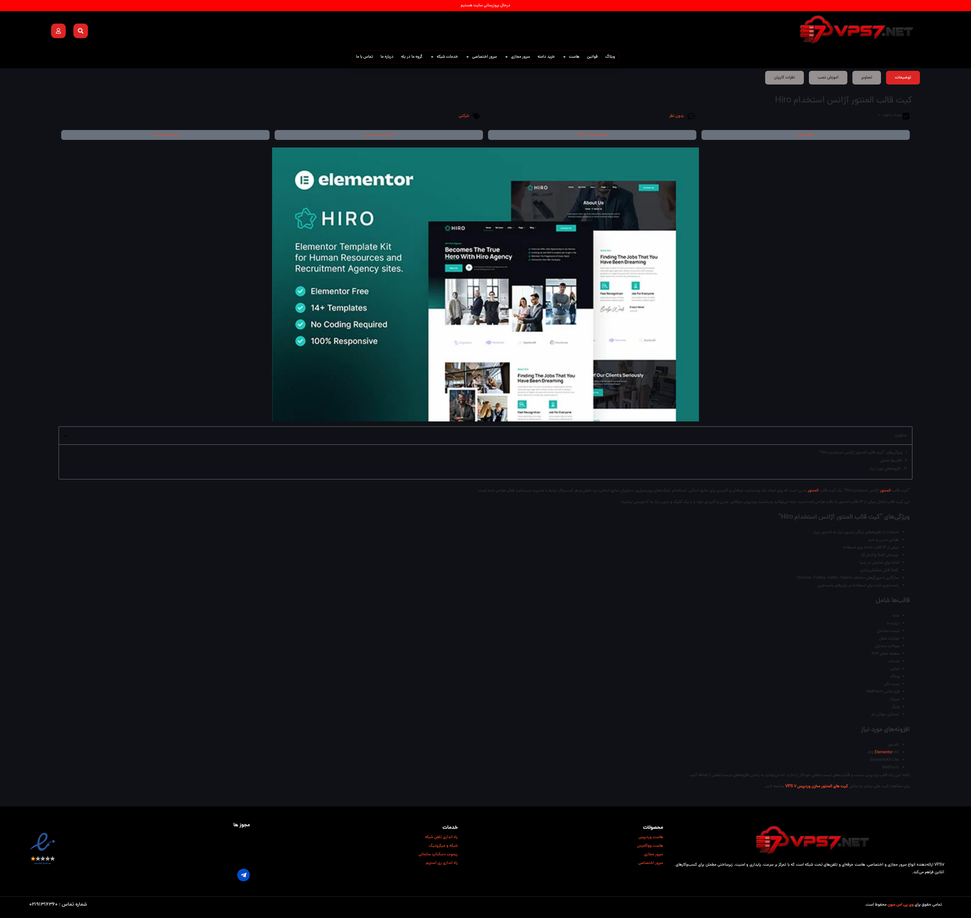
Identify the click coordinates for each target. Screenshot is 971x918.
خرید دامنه (546, 57)
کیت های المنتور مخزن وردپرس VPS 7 (817, 786)
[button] (66, 436)
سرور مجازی (520, 57)
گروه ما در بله (412, 57)
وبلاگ (610, 57)
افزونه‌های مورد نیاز (885, 469)
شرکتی (464, 116)
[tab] (903, 77)
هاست (574, 57)
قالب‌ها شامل (891, 461)
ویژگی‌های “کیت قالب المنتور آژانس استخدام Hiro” (860, 453)
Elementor (884, 753)
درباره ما (387, 57)
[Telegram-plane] (243, 875)
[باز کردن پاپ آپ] (58, 31)
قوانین (592, 57)
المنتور (885, 491)
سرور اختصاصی (484, 57)
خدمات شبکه (447, 57)
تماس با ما (364, 57)
